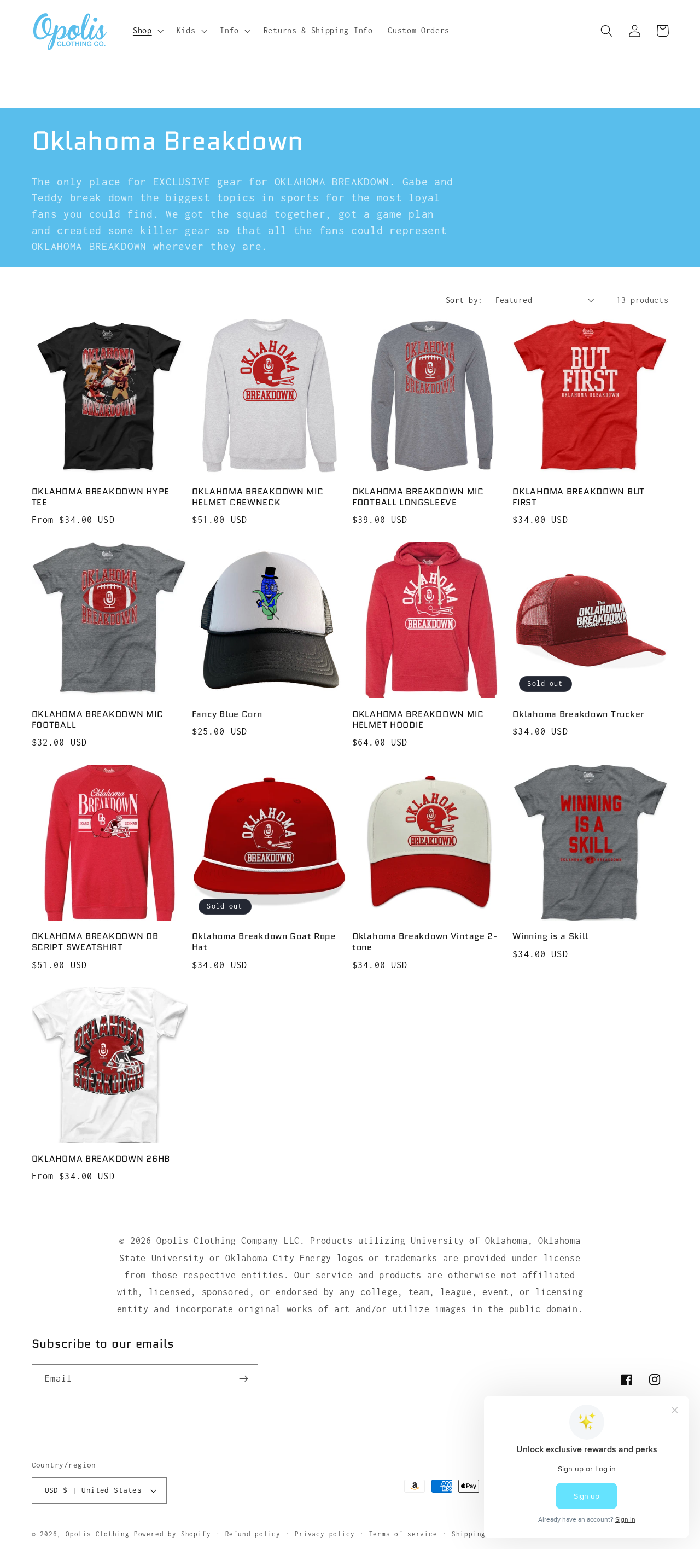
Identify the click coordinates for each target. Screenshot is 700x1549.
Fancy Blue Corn (227, 713)
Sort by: (464, 300)
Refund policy (253, 1534)
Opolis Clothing (100, 1534)
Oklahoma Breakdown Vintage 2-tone (425, 942)
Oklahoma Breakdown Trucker (578, 713)
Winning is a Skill (550, 936)
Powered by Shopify (172, 1534)
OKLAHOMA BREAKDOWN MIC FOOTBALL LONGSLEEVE (418, 497)
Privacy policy (324, 1534)
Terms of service (403, 1534)
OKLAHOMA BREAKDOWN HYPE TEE (101, 497)
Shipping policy (484, 1534)
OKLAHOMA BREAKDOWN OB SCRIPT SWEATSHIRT (95, 942)
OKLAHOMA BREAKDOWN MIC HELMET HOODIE (418, 719)
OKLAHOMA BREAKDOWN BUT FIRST (578, 497)
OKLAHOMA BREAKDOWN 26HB (101, 1159)
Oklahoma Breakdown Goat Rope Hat (264, 942)
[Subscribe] (244, 1379)
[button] (147, 31)
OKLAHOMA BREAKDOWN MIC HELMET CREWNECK (258, 497)
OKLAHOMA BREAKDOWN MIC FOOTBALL (98, 719)
